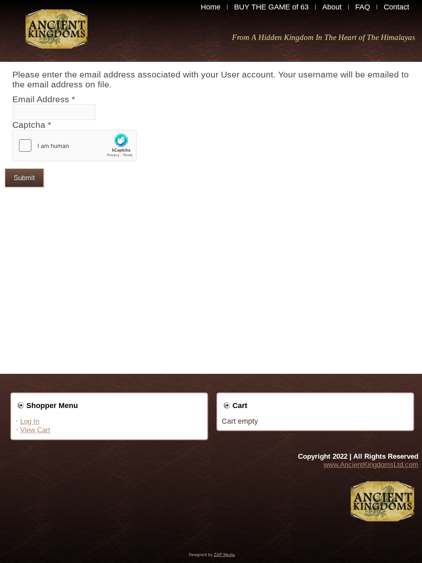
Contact (396, 7)
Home (210, 7)
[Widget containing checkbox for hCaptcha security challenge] (74, 145)
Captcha (31, 124)
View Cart (35, 430)
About (332, 7)
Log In (29, 421)
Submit (24, 178)
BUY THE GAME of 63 (271, 7)
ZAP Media (224, 554)
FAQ (362, 7)
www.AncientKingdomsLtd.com (371, 465)
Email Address (43, 99)
